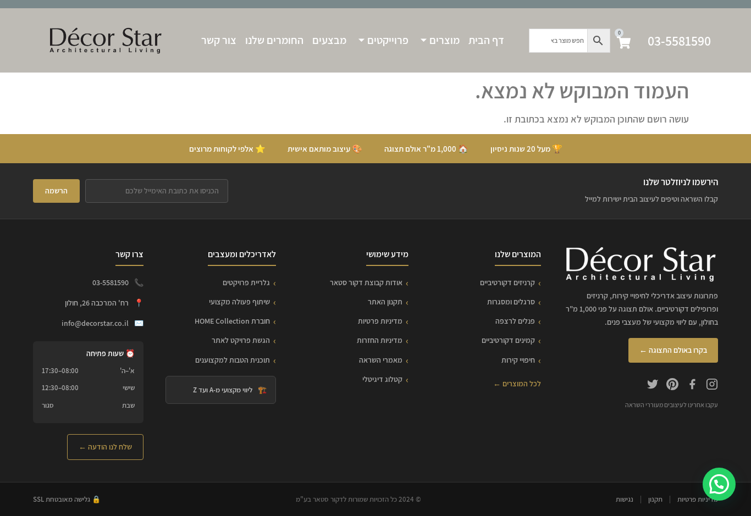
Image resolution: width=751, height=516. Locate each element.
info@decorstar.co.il (95, 323)
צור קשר (218, 40)
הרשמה (56, 191)
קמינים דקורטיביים (508, 340)
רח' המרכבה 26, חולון (97, 303)
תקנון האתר (385, 302)
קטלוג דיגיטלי (382, 379)
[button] (719, 484)
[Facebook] (692, 385)
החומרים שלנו (274, 40)
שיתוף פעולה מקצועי (239, 302)
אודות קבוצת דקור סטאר (366, 282)
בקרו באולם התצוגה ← (673, 350)
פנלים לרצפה (515, 321)
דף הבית (486, 40)
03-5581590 (679, 40)
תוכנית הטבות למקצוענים (232, 360)
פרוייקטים (387, 40)
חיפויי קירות (518, 360)
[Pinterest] (672, 385)
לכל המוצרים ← (517, 384)
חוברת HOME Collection (232, 321)
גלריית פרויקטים (246, 282)
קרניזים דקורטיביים (507, 282)
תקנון (655, 499)
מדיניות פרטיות (380, 321)
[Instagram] (712, 385)
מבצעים (329, 40)
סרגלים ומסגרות (511, 302)
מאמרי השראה (380, 360)
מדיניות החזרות (379, 340)
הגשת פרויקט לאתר (241, 340)
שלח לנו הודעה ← (105, 447)
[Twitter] (653, 385)
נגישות (624, 499)
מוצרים (444, 40)
